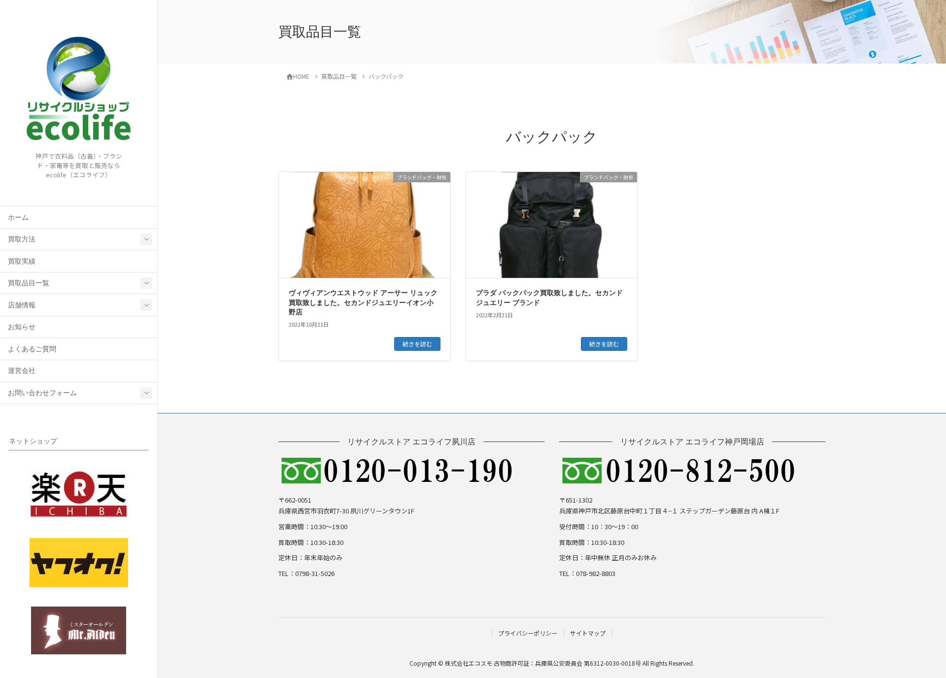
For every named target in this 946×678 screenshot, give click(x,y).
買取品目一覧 (28, 283)
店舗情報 (21, 305)
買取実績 (21, 261)
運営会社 (21, 370)
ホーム (18, 217)
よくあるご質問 (32, 349)
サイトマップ (588, 633)
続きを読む (417, 343)
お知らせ (21, 327)
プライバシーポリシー (527, 633)
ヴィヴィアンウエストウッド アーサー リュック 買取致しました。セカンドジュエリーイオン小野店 (363, 302)
